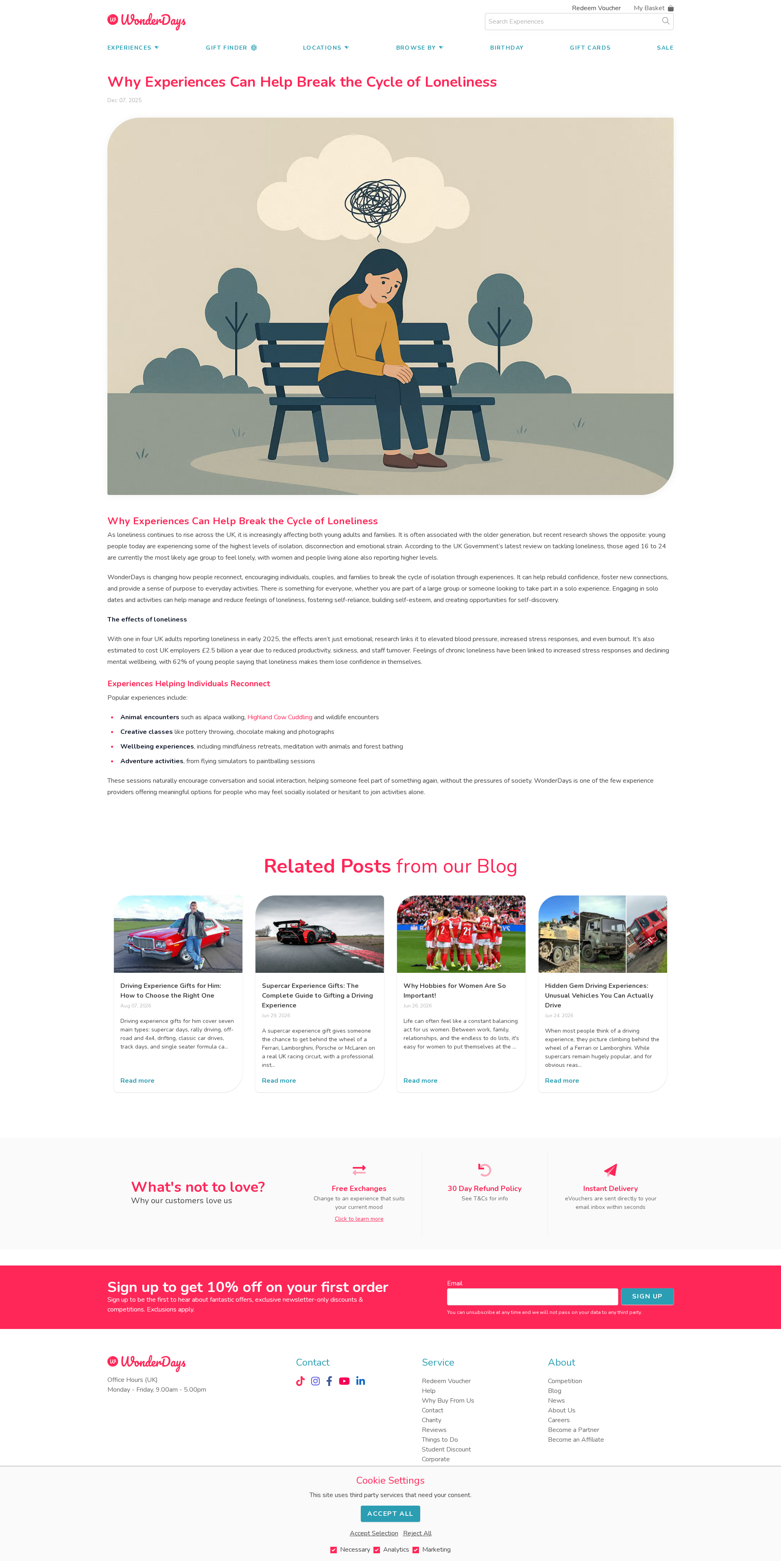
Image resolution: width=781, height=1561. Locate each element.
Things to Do (440, 1439)
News (556, 1400)
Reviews (434, 1429)
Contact (432, 1410)
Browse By (416, 48)
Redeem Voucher (596, 8)
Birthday (507, 48)
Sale (665, 48)
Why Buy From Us (448, 1400)
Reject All (417, 1533)
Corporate (436, 1459)
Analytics (396, 1549)
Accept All (390, 1513)
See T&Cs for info (485, 1198)
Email (454, 1283)
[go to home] (146, 22)
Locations (322, 48)
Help (429, 1390)
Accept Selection (374, 1533)
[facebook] (329, 1381)
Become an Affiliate (576, 1439)
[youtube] (344, 1381)
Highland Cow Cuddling (279, 717)
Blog (554, 1390)
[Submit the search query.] (666, 20)
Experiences (129, 48)
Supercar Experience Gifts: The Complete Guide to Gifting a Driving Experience (317, 995)
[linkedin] (360, 1381)
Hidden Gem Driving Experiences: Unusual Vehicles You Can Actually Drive (599, 995)
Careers (559, 1420)
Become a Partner (573, 1429)
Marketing (436, 1549)
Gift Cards (590, 48)
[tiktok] (300, 1381)
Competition (565, 1381)
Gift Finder (226, 48)
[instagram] (315, 1381)
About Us (562, 1410)
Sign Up (647, 1296)
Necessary (355, 1549)
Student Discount (446, 1449)
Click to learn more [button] (359, 1219)
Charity (431, 1420)
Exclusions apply (170, 1309)
